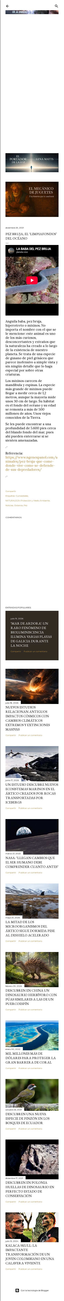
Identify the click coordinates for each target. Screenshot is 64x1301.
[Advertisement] (32, 47)
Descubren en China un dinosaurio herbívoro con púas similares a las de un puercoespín (31, 997)
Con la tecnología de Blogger (35, 1290)
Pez (25, 505)
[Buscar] (56, 5)
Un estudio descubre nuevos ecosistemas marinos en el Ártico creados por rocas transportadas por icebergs (31, 793)
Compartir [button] (10, 491)
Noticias (9, 505)
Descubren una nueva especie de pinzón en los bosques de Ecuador (27, 1118)
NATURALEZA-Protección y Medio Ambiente (27, 500)
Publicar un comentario (35, 651)
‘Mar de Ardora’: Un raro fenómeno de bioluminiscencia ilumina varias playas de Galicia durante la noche (31, 634)
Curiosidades (22, 496)
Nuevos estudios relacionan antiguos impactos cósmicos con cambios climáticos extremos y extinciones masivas (27, 718)
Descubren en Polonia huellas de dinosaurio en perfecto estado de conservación (29, 1189)
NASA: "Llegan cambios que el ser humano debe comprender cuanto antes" (31, 862)
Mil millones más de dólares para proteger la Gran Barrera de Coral (30, 1058)
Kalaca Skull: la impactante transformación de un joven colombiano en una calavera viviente (29, 1254)
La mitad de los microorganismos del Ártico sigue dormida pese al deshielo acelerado (30, 928)
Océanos (18, 505)
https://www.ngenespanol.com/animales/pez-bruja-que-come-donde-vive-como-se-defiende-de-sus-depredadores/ (31, 463)
